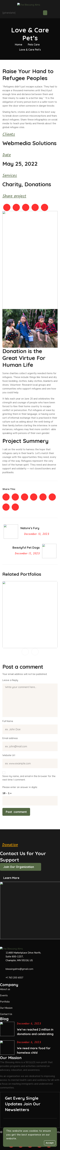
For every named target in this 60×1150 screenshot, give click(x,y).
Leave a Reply (10, 680)
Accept (50, 1142)
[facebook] (6, 497)
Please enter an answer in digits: (20, 787)
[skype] (33, 497)
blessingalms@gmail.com (19, 968)
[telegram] (24, 497)
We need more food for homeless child (34, 1050)
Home (18, 44)
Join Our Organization (18, 867)
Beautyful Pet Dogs (30, 644)
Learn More (11, 878)
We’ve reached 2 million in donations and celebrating (35, 1032)
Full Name (7, 721)
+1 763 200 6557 (14, 977)
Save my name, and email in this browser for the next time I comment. (29, 778)
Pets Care (34, 44)
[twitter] (15, 497)
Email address (10, 738)
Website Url (8, 755)
